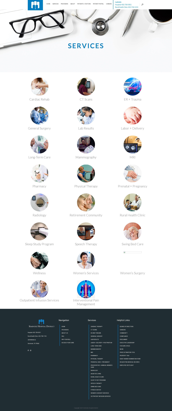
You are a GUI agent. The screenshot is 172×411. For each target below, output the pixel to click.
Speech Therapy (86, 244)
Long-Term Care (39, 157)
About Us (65, 333)
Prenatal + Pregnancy (132, 186)
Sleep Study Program (39, 244)
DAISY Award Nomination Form (130, 359)
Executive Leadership (127, 342)
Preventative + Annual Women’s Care (101, 366)
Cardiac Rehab (39, 99)
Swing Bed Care (133, 244)
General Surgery (39, 128)
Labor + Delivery (132, 128)
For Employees (125, 346)
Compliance (124, 336)
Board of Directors (126, 326)
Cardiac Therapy (96, 326)
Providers (65, 330)
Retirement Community (86, 215)
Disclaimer (123, 339)
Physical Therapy (86, 186)
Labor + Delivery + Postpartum (101, 342)
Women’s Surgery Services (100, 393)
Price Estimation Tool (127, 352)
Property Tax (124, 355)
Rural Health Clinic (132, 215)
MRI (132, 157)
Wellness (39, 273)
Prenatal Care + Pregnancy (100, 362)
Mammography (86, 157)
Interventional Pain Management (86, 302)
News (121, 349)
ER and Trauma (96, 333)
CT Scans (86, 99)
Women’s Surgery (132, 273)
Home (63, 326)
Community (123, 333)
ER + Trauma (132, 99)
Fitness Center (96, 390)
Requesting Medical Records (129, 362)
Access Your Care (68, 342)
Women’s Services (86, 273)
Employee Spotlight (127, 365)
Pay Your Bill (66, 339)
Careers (123, 330)
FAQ (63, 336)
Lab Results (86, 128)
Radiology (39, 215)
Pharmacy (39, 186)
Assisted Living (96, 373)
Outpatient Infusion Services (39, 300)
